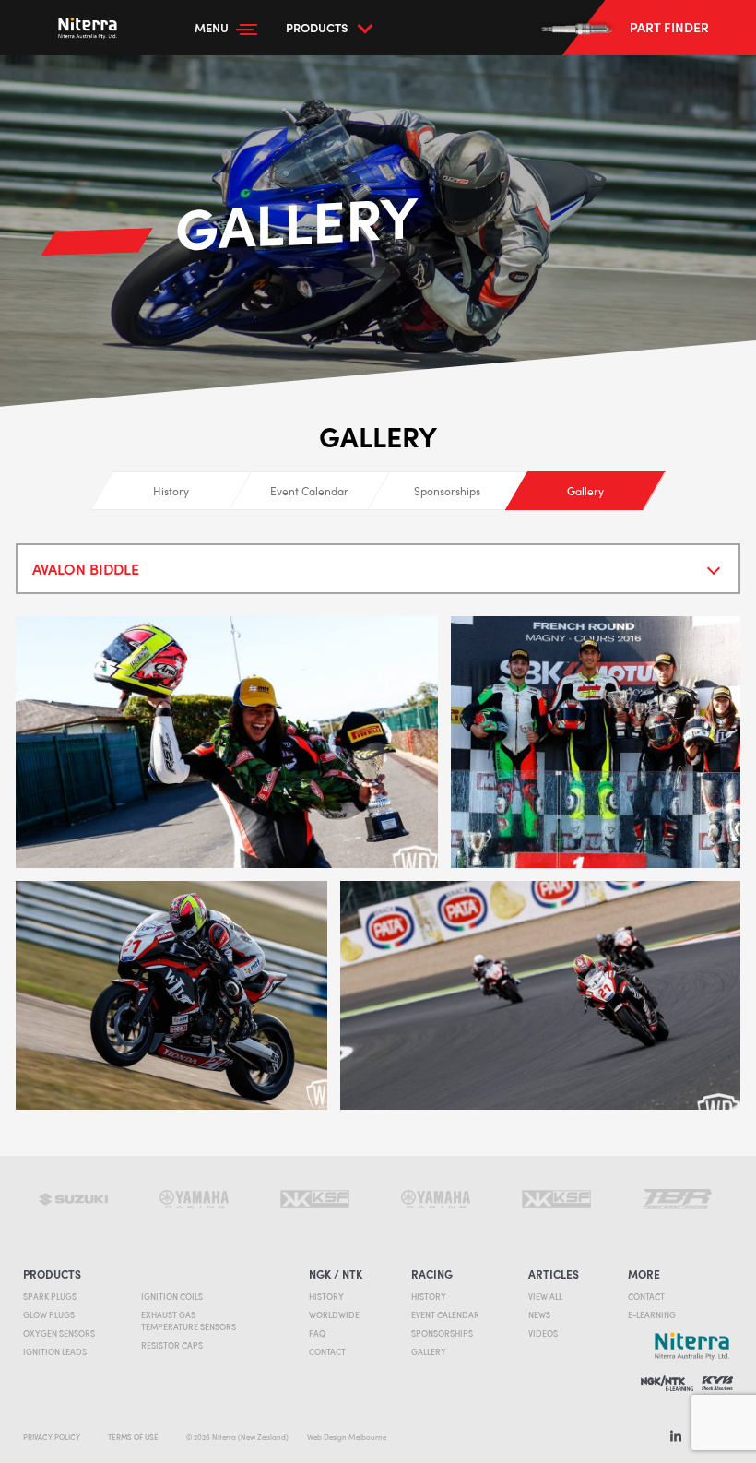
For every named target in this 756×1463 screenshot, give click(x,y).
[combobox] (378, 568)
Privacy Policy (51, 1437)
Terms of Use (133, 1437)
